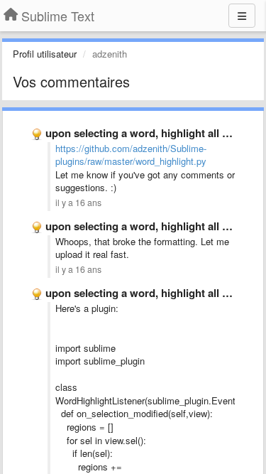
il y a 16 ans (78, 202)
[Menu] (241, 16)
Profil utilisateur (45, 53)
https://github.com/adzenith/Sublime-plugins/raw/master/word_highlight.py (130, 154)
